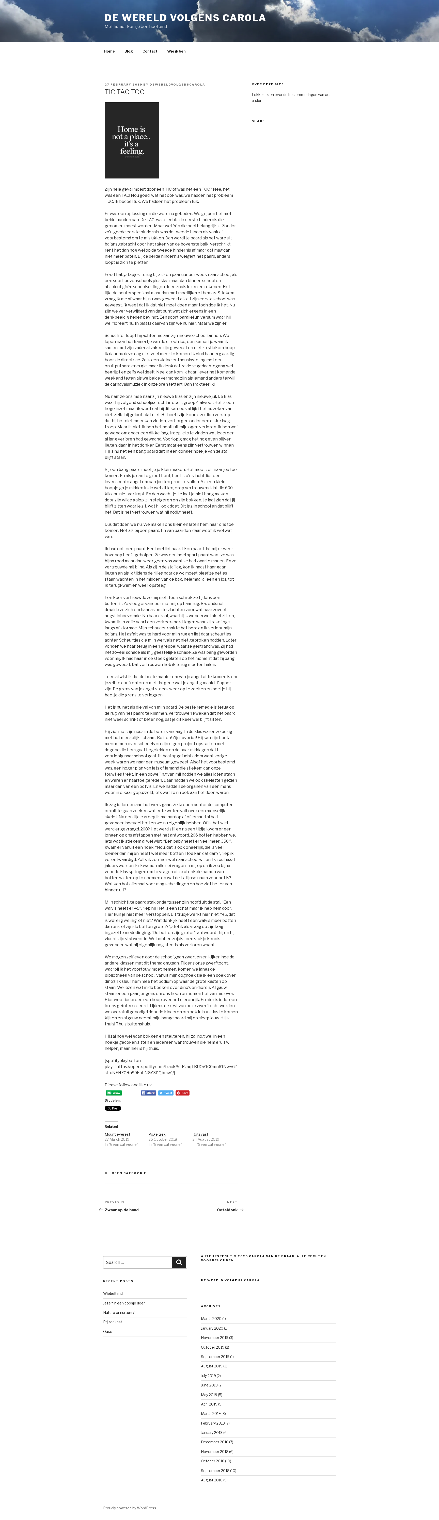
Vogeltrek (157, 1134)
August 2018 (212, 1480)
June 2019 (209, 1385)
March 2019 (211, 1413)
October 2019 (212, 1347)
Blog (128, 51)
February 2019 (213, 1423)
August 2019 (212, 1366)
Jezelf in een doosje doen (124, 1303)
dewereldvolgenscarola (177, 84)
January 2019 (212, 1432)
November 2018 (214, 1451)
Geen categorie (129, 1173)
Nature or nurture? (119, 1312)
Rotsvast (200, 1134)
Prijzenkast (112, 1322)
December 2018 (214, 1442)
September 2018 (215, 1470)
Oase (107, 1331)
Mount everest (117, 1134)
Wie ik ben (176, 51)
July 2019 (208, 1376)
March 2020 (211, 1318)
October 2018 (212, 1461)
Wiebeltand (113, 1293)
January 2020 (212, 1328)
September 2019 (215, 1356)
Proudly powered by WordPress (129, 1508)
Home (109, 51)
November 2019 (214, 1337)
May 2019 (209, 1395)
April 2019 (209, 1404)
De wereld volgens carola (185, 17)
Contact (150, 51)
